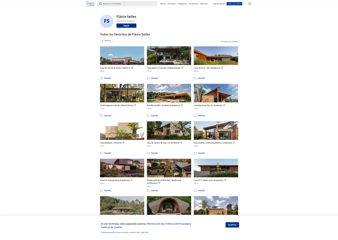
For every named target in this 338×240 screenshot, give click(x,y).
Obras (162, 3)
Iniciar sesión (219, 3)
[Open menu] (250, 4)
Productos (193, 3)
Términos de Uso (155, 224)
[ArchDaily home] (90, 3)
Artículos (172, 3)
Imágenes (182, 3)
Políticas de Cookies (111, 227)
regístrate (144, 232)
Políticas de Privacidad (177, 224)
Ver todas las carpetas (229, 42)
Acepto (232, 225)
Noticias (204, 3)
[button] (106, 41)
